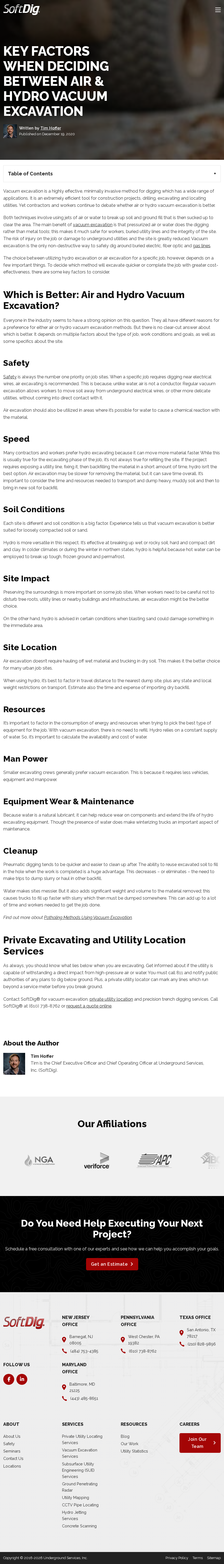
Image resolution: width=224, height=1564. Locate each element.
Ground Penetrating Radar (80, 1486)
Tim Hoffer (50, 128)
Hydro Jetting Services (74, 1515)
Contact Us (13, 1458)
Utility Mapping (75, 1497)
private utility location (111, 999)
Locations (12, 1466)
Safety (10, 376)
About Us (11, 1436)
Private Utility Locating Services (82, 1439)
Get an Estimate (109, 1264)
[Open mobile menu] (218, 10)
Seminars (11, 1451)
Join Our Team (197, 1443)
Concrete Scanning (79, 1526)
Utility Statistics (134, 1451)
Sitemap (214, 1558)
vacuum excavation (93, 224)
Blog (125, 1436)
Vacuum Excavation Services (79, 1453)
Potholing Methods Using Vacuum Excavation (88, 917)
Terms (198, 1558)
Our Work (129, 1443)
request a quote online (88, 1006)
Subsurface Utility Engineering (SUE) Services (78, 1470)
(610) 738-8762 (44, 1006)
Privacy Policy (177, 1558)
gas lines (201, 245)
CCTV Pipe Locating (80, 1505)
